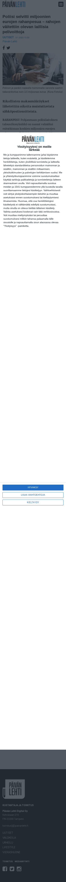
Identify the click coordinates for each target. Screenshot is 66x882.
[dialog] (33, 441)
